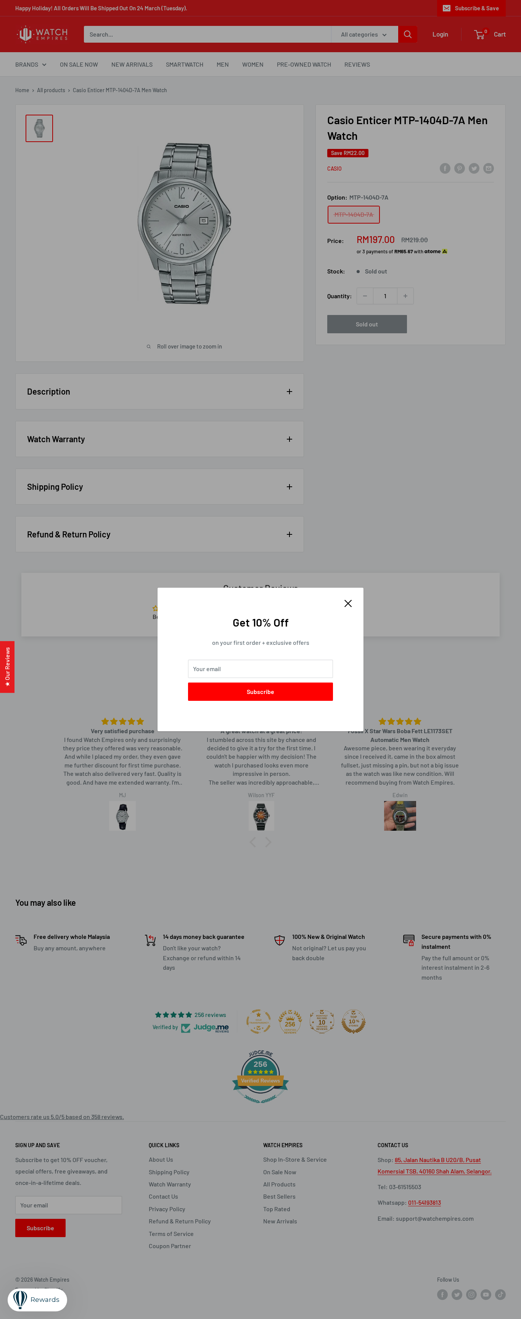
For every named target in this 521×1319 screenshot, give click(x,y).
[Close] (348, 602)
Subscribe (260, 691)
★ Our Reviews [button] (7, 667)
